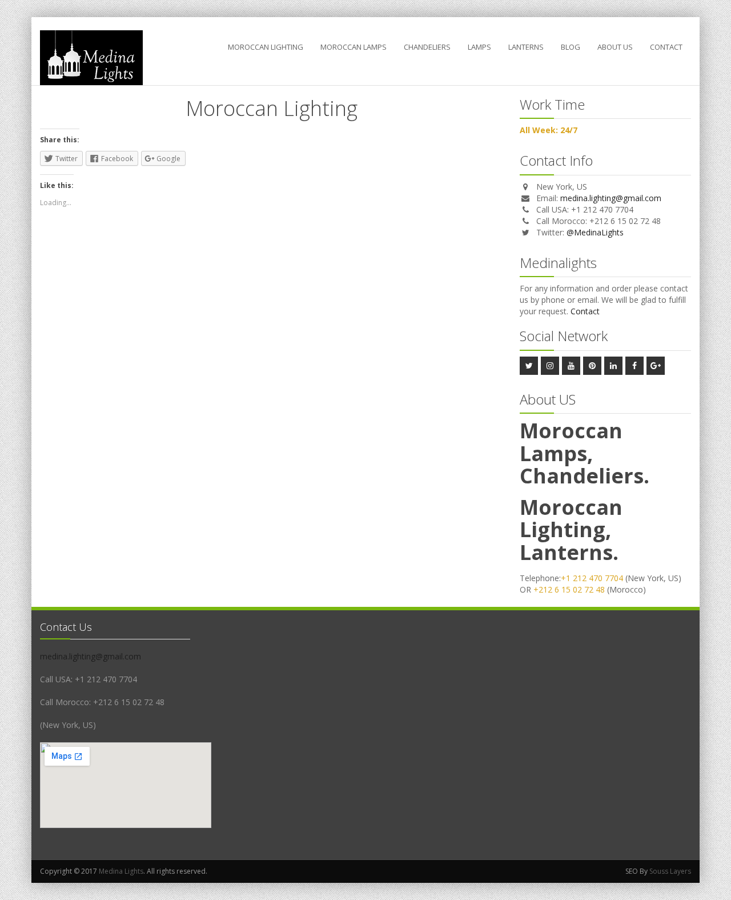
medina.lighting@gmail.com (610, 198)
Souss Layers (670, 871)
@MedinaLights (595, 232)
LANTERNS (526, 47)
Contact (666, 47)
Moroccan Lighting (265, 47)
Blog (570, 47)
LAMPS (479, 47)
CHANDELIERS (427, 47)
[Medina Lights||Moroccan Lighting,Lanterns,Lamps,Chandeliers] (91, 57)
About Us (615, 47)
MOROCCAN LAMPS (353, 47)
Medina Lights (121, 871)
